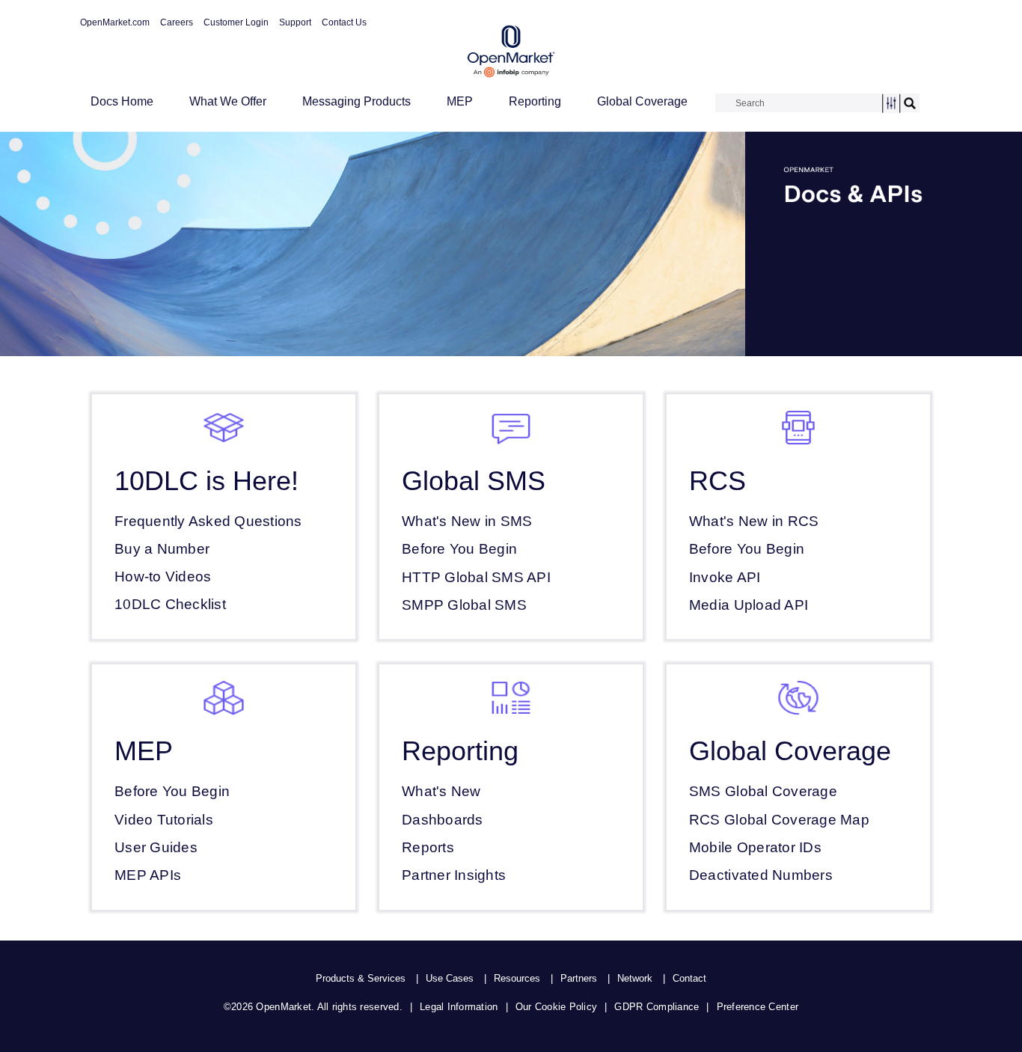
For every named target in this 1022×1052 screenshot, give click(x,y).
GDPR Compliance (656, 1006)
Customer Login (236, 22)
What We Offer (227, 101)
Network (634, 978)
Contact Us (344, 22)
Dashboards (442, 820)
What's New (441, 791)
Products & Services (361, 978)
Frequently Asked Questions (208, 521)
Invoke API (725, 577)
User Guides (156, 847)
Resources (517, 978)
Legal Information (459, 1006)
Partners (578, 978)
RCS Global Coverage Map (779, 820)
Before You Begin (459, 549)
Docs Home (122, 101)
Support (295, 22)
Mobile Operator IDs (755, 847)
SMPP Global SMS (464, 605)
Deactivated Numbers (761, 875)
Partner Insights (454, 875)
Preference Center (757, 1006)
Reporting (535, 101)
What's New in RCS (753, 521)
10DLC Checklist (170, 604)
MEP (460, 101)
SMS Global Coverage (763, 791)
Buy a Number (161, 549)
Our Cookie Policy (556, 1006)
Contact (689, 978)
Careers (176, 22)
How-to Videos (162, 576)
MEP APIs (147, 875)
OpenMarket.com (115, 22)
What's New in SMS (467, 521)
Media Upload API (748, 605)
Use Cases (450, 978)
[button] (891, 103)
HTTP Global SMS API (476, 577)
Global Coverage (642, 101)
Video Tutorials (163, 820)
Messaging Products (356, 101)
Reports (428, 847)
